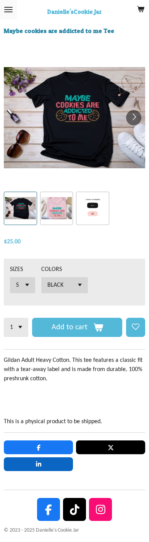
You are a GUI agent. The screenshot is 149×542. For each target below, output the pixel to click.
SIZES (16, 269)
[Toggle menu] (8, 9)
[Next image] (133, 117)
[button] (20, 208)
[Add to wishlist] (135, 327)
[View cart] (140, 9)
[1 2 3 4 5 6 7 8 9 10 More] (16, 327)
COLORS (51, 269)
